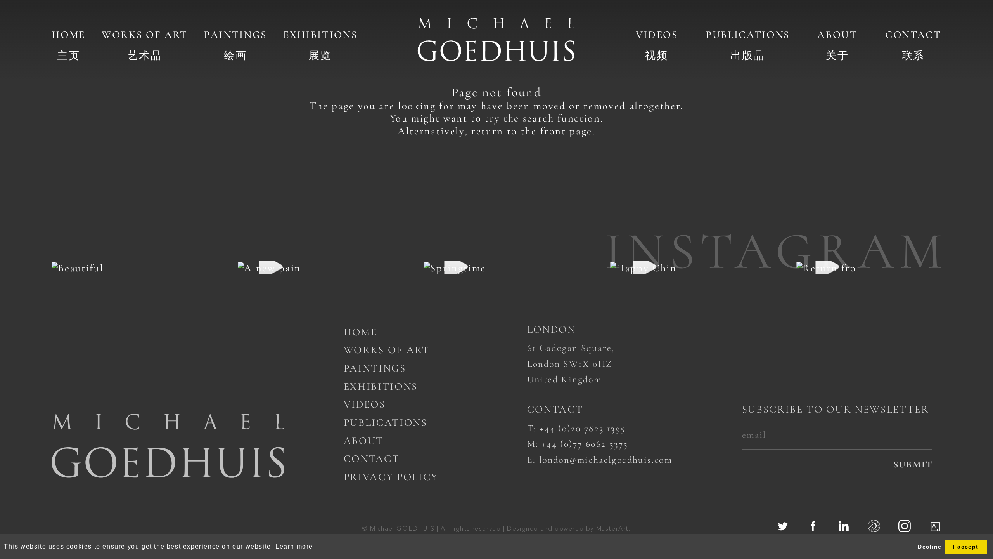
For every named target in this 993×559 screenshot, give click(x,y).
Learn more (294, 546)
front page (566, 131)
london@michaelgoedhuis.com (605, 459)
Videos (657, 34)
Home (68, 34)
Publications (748, 34)
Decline (929, 546)
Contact (913, 34)
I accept (966, 546)
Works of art (145, 34)
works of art (387, 350)
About (837, 34)
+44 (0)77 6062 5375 (585, 444)
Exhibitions (320, 34)
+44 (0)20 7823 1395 (583, 428)
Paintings (235, 34)
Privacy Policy (391, 476)
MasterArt (612, 529)
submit (912, 464)
